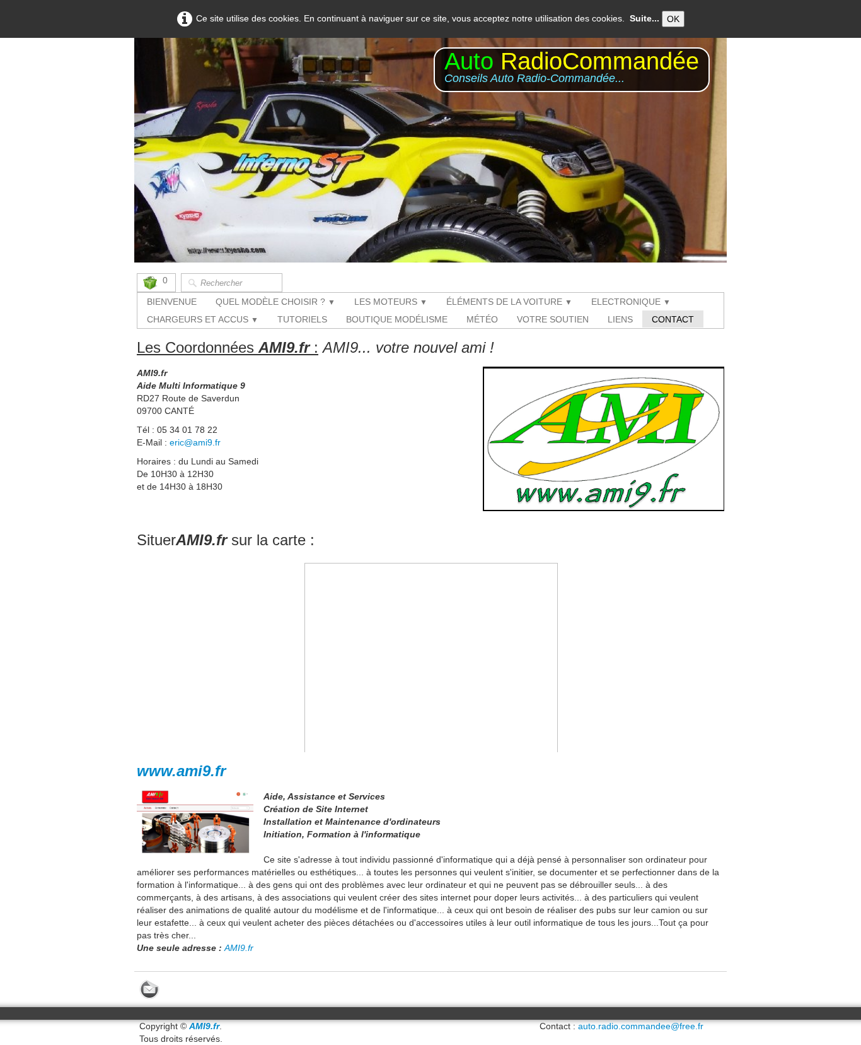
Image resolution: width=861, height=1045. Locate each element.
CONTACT (673, 319)
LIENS (620, 319)
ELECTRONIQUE (631, 302)
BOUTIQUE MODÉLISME (397, 319)
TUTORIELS (302, 319)
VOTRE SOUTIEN (553, 319)
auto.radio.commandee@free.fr (640, 1026)
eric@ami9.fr (195, 442)
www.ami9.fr (181, 770)
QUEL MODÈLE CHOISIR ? (275, 302)
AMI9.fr (238, 948)
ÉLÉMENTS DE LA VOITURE (509, 302)
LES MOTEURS (390, 302)
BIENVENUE (172, 302)
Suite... (644, 18)
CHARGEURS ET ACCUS (202, 319)
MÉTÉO (482, 319)
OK (673, 19)
